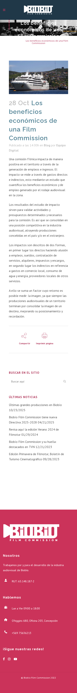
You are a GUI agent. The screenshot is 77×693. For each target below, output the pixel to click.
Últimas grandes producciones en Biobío (35, 405)
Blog (20, 40)
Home (12, 40)
